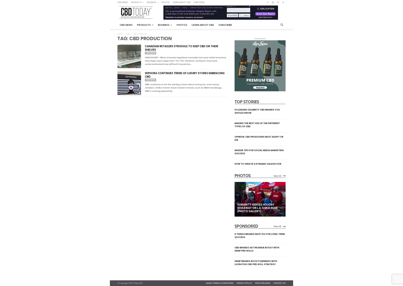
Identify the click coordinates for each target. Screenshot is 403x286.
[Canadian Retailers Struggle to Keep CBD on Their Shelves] (129, 56)
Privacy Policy (244, 283)
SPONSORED (246, 226)
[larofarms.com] (260, 90)
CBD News (122, 2)
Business (151, 2)
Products (136, 2)
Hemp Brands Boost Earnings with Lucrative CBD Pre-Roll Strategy (256, 263)
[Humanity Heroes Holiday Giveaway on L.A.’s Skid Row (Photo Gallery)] (260, 199)
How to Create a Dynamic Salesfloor (258, 163)
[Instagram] (272, 2)
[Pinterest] (278, 2)
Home (120, 33)
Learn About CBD (182, 2)
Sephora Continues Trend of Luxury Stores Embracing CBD (185, 75)
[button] (282, 25)
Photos (166, 2)
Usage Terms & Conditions (220, 283)
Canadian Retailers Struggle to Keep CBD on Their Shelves (181, 48)
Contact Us (279, 283)
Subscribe (199, 2)
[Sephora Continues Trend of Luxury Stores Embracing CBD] (129, 83)
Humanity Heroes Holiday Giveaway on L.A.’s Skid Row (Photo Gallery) (257, 208)
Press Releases (262, 283)
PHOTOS (243, 176)
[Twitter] (283, 2)
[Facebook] (267, 2)
